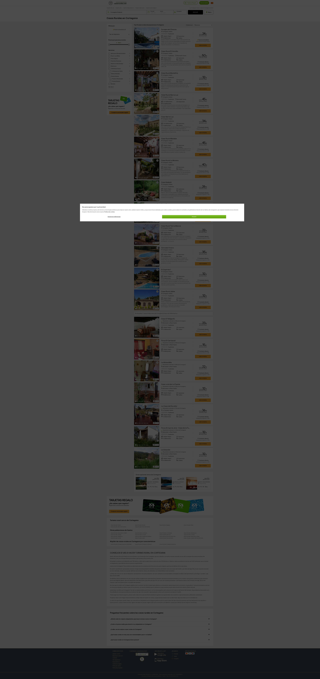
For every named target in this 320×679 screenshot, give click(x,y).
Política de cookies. (109, 211)
